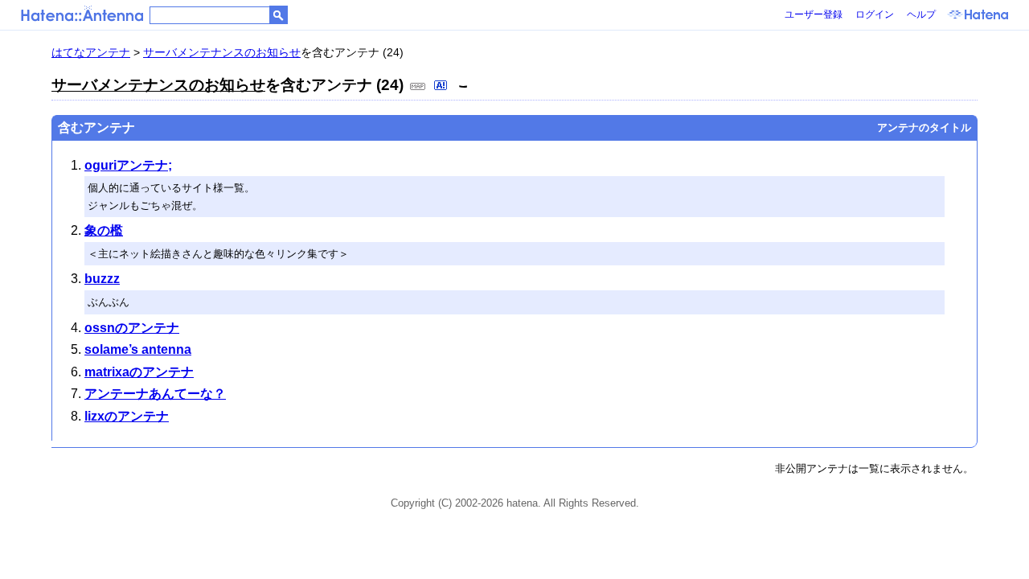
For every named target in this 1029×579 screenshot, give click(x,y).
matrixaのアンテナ (139, 372)
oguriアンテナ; (128, 165)
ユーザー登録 (813, 14)
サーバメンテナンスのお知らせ (222, 52)
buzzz (102, 278)
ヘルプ (921, 14)
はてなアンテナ (90, 52)
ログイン (874, 14)
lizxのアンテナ (126, 416)
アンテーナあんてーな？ (155, 393)
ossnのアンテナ (131, 328)
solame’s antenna (137, 349)
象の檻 (103, 230)
